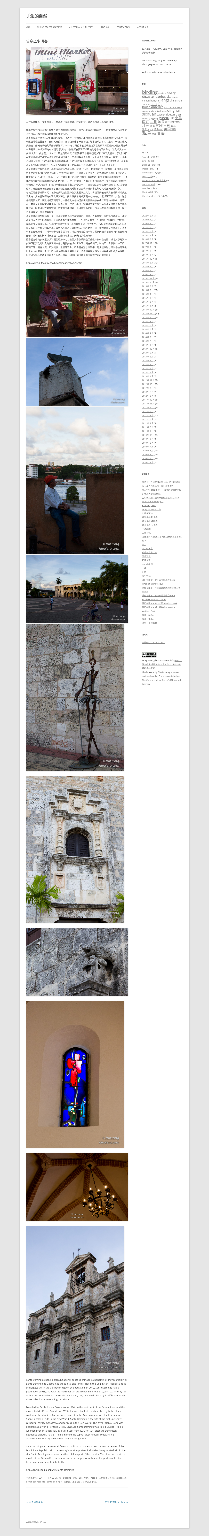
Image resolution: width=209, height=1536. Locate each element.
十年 (144, 568)
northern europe (173, 107)
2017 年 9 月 (147, 247)
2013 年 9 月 (147, 352)
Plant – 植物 (147, 192)
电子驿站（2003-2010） (153, 642)
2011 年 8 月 (147, 415)
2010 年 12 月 (148, 434)
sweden (161, 114)
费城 (154, 133)
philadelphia (161, 110)
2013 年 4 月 (147, 368)
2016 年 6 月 (147, 270)
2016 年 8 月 (147, 262)
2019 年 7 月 (147, 223)
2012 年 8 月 (147, 387)
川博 (144, 572)
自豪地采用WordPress (36, 1522)
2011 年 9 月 (147, 411)
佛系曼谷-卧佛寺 (150, 517)
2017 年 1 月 (147, 254)
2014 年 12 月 (148, 309)
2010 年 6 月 (147, 450)
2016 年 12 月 (148, 258)
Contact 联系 (123, 27)
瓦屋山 (145, 129)
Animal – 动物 (148, 156)
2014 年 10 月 (148, 317)
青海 (161, 133)
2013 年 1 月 (147, 376)
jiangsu (165, 100)
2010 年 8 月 (147, 442)
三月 (144, 544)
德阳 (178, 122)
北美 (178, 118)
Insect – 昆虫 (148, 168)
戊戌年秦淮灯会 (149, 552)
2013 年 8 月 (147, 356)
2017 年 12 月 (148, 243)
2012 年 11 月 (148, 380)
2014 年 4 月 (147, 333)
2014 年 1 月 (147, 344)
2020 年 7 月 (147, 219)
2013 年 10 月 (148, 348)
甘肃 (151, 129)
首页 (28, 27)
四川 (153, 121)
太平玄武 (146, 575)
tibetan (170, 114)
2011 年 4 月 (147, 423)
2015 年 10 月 (148, 282)
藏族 (173, 129)
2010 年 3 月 (147, 462)
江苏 (146, 125)
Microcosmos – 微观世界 (154, 180)
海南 (152, 125)
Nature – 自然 (148, 184)
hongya (154, 100)
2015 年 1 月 (147, 305)
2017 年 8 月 (147, 250)
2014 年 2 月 (147, 341)
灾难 (159, 125)
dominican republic (35, 1481)
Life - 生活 (83, 1477)
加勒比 (67, 1481)
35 (143, 153)
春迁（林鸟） (148, 615)
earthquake (163, 97)
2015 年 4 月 (147, 294)
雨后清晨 (146, 556)
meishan (177, 100)
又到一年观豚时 (149, 622)
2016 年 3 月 (147, 274)
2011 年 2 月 (147, 427)
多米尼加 (87, 1481)
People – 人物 (148, 188)
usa (178, 114)
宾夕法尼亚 (170, 122)
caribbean (121, 1477)
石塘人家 (146, 560)
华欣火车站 (147, 513)
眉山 (156, 129)
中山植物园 (147, 564)
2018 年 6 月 (147, 231)
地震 (161, 122)
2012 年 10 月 (148, 384)
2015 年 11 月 (148, 278)
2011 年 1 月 (147, 431)
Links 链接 (104, 27)
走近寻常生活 (34, 1502)
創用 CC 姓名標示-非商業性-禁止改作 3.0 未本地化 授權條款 (162, 664)
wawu (145, 118)
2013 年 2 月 (147, 372)
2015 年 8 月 (147, 286)
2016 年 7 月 (147, 266)
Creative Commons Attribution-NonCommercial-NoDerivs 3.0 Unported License (161, 680)
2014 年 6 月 (147, 325)
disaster (148, 96)
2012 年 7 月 (147, 391)
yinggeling (153, 118)
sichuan (149, 114)
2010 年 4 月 (147, 458)
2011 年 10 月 (148, 407)
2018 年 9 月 (147, 227)
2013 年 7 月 (147, 360)
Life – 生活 (147, 176)
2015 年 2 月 (147, 301)
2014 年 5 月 (147, 329)
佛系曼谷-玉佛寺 (150, 525)
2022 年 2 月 (147, 215)
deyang (171, 93)
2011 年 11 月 (148, 403)
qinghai (173, 110)
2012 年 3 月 (147, 395)
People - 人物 (96, 1477)
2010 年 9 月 (147, 438)
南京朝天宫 (147, 548)
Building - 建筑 (70, 1477)
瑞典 (173, 125)
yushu (164, 117)
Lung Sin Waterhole (151, 509)
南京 (145, 121)
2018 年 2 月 (147, 239)
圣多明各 (76, 1481)
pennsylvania (148, 111)
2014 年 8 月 (147, 321)
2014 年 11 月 (148, 313)
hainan (146, 100)
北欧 (172, 118)
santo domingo (54, 1481)
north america (152, 107)
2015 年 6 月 (147, 290)
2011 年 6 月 (147, 419)
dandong (162, 93)
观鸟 (147, 133)
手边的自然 (36, 16)
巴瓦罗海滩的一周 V (116, 1502)
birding (150, 92)
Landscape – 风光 (150, 172)
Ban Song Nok (149, 505)
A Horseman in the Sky (81, 27)
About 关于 (142, 27)
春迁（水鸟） (148, 618)
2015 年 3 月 (147, 297)
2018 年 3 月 (147, 235)
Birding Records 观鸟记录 (49, 27)
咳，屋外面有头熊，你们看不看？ (158, 485)
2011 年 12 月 (148, 399)
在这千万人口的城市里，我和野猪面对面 (161, 481)
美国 (167, 129)
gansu (174, 97)
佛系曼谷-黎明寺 (150, 521)
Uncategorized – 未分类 (153, 196)
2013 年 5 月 (147, 364)
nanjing (156, 103)
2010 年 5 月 (147, 454)
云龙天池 (146, 532)
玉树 (166, 125)
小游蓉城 (146, 528)
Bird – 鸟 (146, 160)
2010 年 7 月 (147, 446)
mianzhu (146, 104)
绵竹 (161, 129)
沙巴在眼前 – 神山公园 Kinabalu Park (159, 603)
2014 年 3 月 (147, 337)
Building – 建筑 (149, 164)
